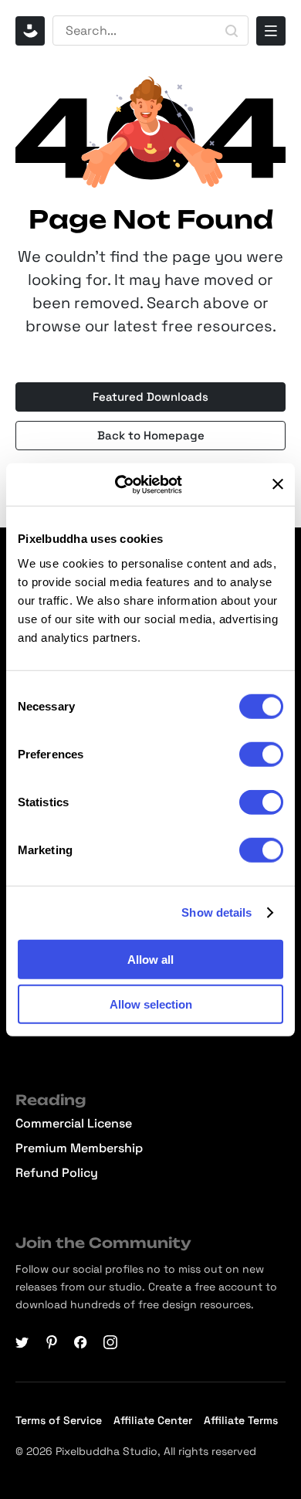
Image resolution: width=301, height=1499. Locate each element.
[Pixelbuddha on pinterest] (52, 1342)
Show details (216, 912)
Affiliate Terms (241, 1420)
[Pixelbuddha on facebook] (81, 1342)
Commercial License (73, 1123)
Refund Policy (56, 1173)
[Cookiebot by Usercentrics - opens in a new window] (131, 484)
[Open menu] (271, 31)
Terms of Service (58, 1420)
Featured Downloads (150, 396)
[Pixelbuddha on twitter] (22, 1342)
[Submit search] (231, 31)
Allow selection (151, 1004)
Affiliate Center (152, 1420)
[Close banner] (277, 484)
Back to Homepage (151, 435)
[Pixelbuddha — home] (30, 31)
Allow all (150, 958)
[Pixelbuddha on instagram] (110, 1342)
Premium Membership (79, 1148)
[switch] (261, 753)
